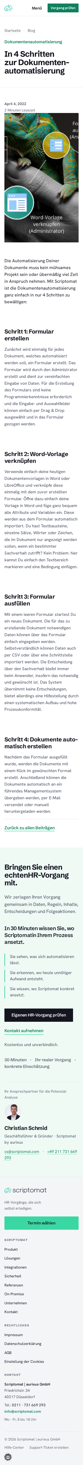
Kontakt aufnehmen (23, 1030)
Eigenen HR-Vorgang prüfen (39, 1015)
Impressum (13, 1334)
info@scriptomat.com (22, 1411)
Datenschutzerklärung (22, 1343)
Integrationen (15, 1267)
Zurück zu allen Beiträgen (29, 827)
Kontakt (11, 1311)
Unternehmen (15, 1303)
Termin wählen (41, 1223)
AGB (8, 1352)
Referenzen (13, 1285)
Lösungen (12, 1258)
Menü (37, 8)
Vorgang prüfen (63, 8)
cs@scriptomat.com (21, 1151)
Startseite (12, 30)
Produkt (11, 1249)
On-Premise (14, 1294)
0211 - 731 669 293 (29, 1405)
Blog (31, 30)
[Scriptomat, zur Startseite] (8, 8)
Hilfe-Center (14, 1447)
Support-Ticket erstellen (49, 1447)
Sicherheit (12, 1276)
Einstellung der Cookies (24, 1361)
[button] (8, 1457)
